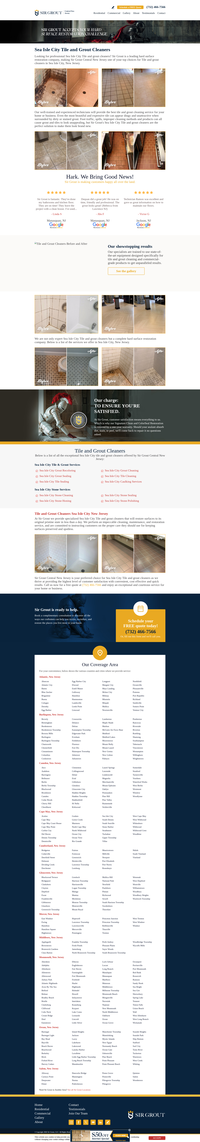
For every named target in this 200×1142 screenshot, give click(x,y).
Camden (45, 796)
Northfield (137, 681)
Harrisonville (77, 884)
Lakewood (76, 1046)
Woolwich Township (141, 899)
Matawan (106, 983)
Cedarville (46, 854)
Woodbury (137, 891)
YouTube (93, 1122)
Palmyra (105, 758)
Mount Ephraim (109, 785)
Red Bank (137, 972)
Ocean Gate (107, 1050)
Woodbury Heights (141, 895)
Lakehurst (76, 1042)
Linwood (76, 710)
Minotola (106, 699)
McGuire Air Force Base (112, 730)
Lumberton (107, 719)
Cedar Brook (47, 800)
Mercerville (77, 929)
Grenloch (76, 877)
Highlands (76, 987)
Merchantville (108, 782)
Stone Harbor (108, 827)
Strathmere (106, 830)
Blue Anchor (47, 692)
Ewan (44, 895)
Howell (75, 994)
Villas (104, 841)
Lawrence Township (80, 864)
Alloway (45, 1073)
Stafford (136, 1042)
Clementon (76, 767)
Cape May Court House (51, 823)
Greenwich (76, 857)
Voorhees (137, 778)
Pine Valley (107, 800)
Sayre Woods (107, 949)
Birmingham (47, 723)
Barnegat (45, 1032)
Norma (75, 1080)
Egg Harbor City (79, 681)
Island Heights (78, 1032)
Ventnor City (138, 710)
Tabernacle (137, 744)
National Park (108, 881)
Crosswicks (77, 719)
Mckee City (107, 692)
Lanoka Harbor (78, 1050)
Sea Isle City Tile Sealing (54, 481)
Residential (99, 13)
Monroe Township (79, 902)
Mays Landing (108, 688)
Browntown (46, 945)
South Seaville (108, 823)
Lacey (74, 1039)
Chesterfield (47, 748)
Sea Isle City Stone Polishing (122, 500)
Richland (136, 699)
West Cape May (139, 816)
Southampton (138, 740)
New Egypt (107, 1042)
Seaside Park (138, 1035)
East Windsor (47, 918)
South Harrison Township (113, 902)
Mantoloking (107, 1035)
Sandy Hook (138, 983)
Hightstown (46, 933)
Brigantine (46, 696)
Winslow (136, 793)
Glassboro (46, 906)
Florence (75, 744)
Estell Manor (77, 688)
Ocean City (76, 834)
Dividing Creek (48, 864)
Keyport (75, 1008)
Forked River (47, 1060)
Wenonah (137, 877)
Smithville (137, 703)
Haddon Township (79, 796)
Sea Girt (136, 990)
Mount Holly (107, 744)
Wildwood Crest (139, 830)
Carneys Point (47, 1077)
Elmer (44, 1084)
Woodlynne (137, 796)
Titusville (106, 929)
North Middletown (110, 1012)
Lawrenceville (78, 926)
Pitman (105, 891)
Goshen (75, 816)
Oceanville (137, 685)
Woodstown (138, 1080)
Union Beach (138, 1008)
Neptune (105, 1005)
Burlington (46, 737)
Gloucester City (78, 789)
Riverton (136, 730)
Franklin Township (80, 942)
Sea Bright (137, 987)
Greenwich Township (50, 909)
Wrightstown (138, 758)
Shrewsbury (138, 994)
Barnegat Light (48, 1035)
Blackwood (46, 789)
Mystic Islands (108, 1039)
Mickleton (76, 899)
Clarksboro (46, 884)
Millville (106, 854)
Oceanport (137, 962)
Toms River (138, 1050)
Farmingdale (77, 972)
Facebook (78, 1122)
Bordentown (47, 726)
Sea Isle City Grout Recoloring (57, 470)
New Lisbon (107, 755)
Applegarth (46, 942)
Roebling (136, 733)
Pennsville (106, 1077)
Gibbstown (46, 902)
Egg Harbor (46, 710)
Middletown (107, 987)
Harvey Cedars (48, 1064)
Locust (105, 965)
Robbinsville (107, 926)
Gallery (126, 13)
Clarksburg (46, 1005)
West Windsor (139, 922)
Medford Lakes (108, 737)
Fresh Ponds (77, 945)
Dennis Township (49, 838)
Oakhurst (106, 1015)
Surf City (137, 1046)
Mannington (77, 1077)
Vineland (136, 857)
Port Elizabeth (108, 861)
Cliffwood (46, 1008)
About (136, 13)
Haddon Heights (79, 793)
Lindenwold (107, 775)
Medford (106, 733)
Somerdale (137, 767)
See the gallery (126, 271)
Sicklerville (107, 807)
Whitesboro (137, 823)
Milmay (105, 696)
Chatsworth (46, 744)
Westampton (138, 751)
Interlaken (76, 1001)
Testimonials (148, 13)
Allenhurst (46, 969)
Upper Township (109, 838)
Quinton (136, 1073)
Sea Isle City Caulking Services (123, 481)
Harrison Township (80, 881)
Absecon (45, 681)
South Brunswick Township (114, 953)
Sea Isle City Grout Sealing (55, 476)
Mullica (105, 706)
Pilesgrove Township (111, 1080)
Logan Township (79, 888)
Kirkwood (76, 807)
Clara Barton (47, 953)
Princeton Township (110, 922)
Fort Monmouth (78, 976)
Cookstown (46, 758)
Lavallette (76, 1053)
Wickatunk (137, 1023)
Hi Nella (75, 803)
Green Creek (77, 820)
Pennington (76, 933)
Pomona (136, 692)
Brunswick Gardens (50, 949)
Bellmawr (46, 778)
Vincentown (138, 748)
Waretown (137, 1057)
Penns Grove (107, 1073)
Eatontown (46, 1023)
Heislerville (77, 861)
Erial (74, 778)
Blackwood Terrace (50, 877)
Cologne (45, 703)
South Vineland (139, 854)
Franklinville (47, 899)
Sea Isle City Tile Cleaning (120, 476)
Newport (106, 857)
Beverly (45, 719)
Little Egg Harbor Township (84, 1057)
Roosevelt (137, 976)
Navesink (106, 1001)
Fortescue (76, 854)
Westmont (137, 789)
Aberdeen (46, 962)
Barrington (46, 775)
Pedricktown (77, 1084)
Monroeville (77, 906)
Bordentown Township (51, 730)
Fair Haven (76, 969)
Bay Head (46, 1039)
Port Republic (138, 696)
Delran (75, 726)
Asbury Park (47, 980)
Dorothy (45, 706)
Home (38, 1105)
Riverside (137, 726)
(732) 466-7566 (155, 7)
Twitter (85, 1122)
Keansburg (76, 1005)
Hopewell (76, 918)
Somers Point (138, 706)
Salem (135, 1077)
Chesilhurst (46, 807)
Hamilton (76, 696)
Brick (44, 1057)
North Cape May (79, 827)
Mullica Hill (107, 877)
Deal (43, 1019)
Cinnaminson (47, 751)
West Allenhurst (139, 1015)
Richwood (106, 895)
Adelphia (45, 965)
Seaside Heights (139, 1032)
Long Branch (107, 969)
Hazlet (74, 983)
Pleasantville (138, 688)
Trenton (105, 933)
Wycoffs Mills (139, 945)
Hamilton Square (49, 929)
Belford (45, 990)
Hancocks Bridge (79, 1073)
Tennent (136, 1001)
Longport (106, 681)
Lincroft (75, 1019)
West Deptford (139, 881)
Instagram (71, 1122)
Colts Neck (46, 1012)
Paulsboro (106, 888)
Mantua (75, 895)
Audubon (45, 771)
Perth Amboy (107, 942)
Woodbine (137, 834)
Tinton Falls (138, 1005)
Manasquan (107, 976)
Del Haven (46, 834)
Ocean (105, 1019)
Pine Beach (107, 1057)
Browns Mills (47, 733)
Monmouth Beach (109, 994)
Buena (44, 699)
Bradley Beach (48, 997)
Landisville (76, 703)
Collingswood (78, 771)
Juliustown (76, 758)
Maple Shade (107, 723)
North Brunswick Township (83, 953)
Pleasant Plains (108, 945)
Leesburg (76, 868)
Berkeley (45, 1053)
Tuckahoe (106, 834)
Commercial (114, 13)
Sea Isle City (107, 816)
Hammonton (77, 699)
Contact (161, 13)
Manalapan (107, 972)
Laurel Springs (108, 767)
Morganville (107, 997)
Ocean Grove (107, 1023)
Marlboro (106, 980)
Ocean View (77, 838)
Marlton (105, 726)
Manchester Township (111, 1032)
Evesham (76, 737)
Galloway (76, 692)
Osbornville (107, 1053)
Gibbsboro (76, 782)
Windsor (136, 926)
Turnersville (138, 775)
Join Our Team (78, 1113)
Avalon (45, 816)
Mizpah (105, 703)
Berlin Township (49, 785)
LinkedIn (100, 1122)
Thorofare (106, 909)
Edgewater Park (78, 733)
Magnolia (106, 778)
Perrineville (137, 965)
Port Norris (107, 864)
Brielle (44, 1001)
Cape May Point (48, 827)
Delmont (45, 861)
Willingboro (138, 755)
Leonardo (76, 1015)
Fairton (75, 850)
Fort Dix (75, 748)
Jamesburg (76, 949)
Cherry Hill (46, 803)
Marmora (76, 823)
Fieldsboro (76, 740)
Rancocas (137, 723)
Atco (44, 767)
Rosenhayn (107, 868)
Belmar (45, 994)
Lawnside (106, 771)
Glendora (76, 785)
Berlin (44, 782)
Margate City (107, 685)
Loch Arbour (107, 962)
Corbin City (47, 830)
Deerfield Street (48, 857)
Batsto (44, 688)
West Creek (137, 1060)
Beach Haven (47, 1046)
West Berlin (138, 785)
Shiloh (135, 850)
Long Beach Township (81, 1060)
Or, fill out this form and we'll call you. (140, 636)
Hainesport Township (81, 751)
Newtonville (107, 710)
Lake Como (77, 1012)
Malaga (75, 891)
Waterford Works (140, 782)
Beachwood (46, 1050)
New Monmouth (109, 1008)
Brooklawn (46, 793)
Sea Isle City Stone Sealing (121, 495)
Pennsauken (107, 793)
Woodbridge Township (142, 942)
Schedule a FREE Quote (130, 7)
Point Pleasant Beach (111, 1064)
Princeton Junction (110, 918)
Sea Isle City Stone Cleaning (56, 495)
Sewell (105, 899)
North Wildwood (79, 830)
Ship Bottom (138, 1039)
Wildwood (137, 827)
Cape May (46, 820)
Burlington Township (50, 740)
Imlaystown (77, 997)
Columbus (46, 755)
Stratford (136, 771)
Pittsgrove (106, 1084)
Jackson (75, 1035)
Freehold (75, 980)
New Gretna (107, 751)
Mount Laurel (108, 748)
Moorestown (107, 740)
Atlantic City (47, 685)
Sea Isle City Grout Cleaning (122, 470)
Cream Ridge (47, 1015)
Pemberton (137, 719)
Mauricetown (107, 850)
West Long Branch (140, 1019)
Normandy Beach (109, 1046)
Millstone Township (110, 990)
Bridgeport (46, 881)
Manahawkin (77, 1064)
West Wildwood (139, 820)
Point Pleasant (108, 1060)
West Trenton (138, 918)
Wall (135, 1012)
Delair (74, 775)
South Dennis (108, 820)
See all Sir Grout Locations (79, 1090)
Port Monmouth (139, 969)
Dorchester (46, 868)
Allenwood (46, 976)
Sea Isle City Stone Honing (55, 500)
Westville (137, 884)
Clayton (45, 888)
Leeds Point (77, 706)
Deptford (45, 891)
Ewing (44, 922)
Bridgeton (46, 850)
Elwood (75, 685)
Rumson (136, 980)
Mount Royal (77, 909)
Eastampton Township (81, 730)
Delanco (75, 723)
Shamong (137, 737)
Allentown (46, 972)
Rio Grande (77, 841)
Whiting (136, 1064)
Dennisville (46, 841)
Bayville (45, 1042)
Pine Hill (106, 796)
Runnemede (107, 803)
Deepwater (46, 1080)
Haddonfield (77, 800)
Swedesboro (107, 906)
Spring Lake (138, 997)
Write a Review (113, 7)
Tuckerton (137, 1053)
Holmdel (75, 990)
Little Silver (77, 1023)
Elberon (75, 962)
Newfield (106, 884)
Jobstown (76, 755)
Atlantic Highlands (49, 983)
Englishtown (77, 965)
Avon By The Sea (49, 987)
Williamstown (138, 888)
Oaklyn (105, 789)
